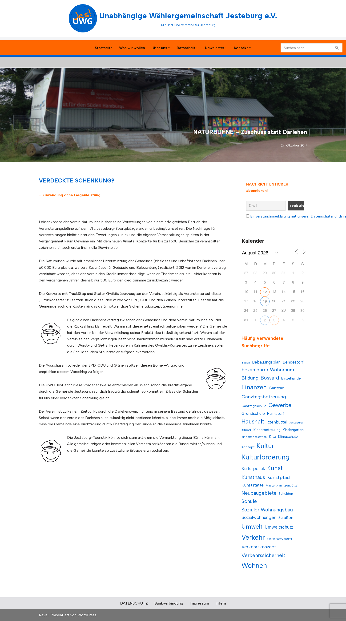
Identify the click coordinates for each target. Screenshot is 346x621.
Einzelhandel (291, 378)
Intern (221, 603)
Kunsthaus (253, 477)
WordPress (87, 615)
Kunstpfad (278, 477)
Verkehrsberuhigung (279, 538)
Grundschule (253, 413)
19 (265, 301)
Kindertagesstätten (254, 437)
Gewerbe (280, 405)
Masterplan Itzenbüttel (282, 485)
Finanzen (254, 387)
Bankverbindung (168, 603)
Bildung (249, 378)
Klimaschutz (288, 436)
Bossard (270, 378)
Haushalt (252, 421)
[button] (169, 48)
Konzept (247, 447)
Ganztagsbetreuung (263, 396)
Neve (43, 615)
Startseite (104, 48)
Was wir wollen (132, 48)
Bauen (245, 362)
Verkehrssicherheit (263, 555)
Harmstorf (275, 413)
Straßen (285, 517)
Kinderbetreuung (267, 429)
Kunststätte (252, 485)
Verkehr (253, 537)
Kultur (265, 446)
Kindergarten (293, 429)
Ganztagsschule (253, 406)
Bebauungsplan (266, 362)
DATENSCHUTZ (134, 603)
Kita (272, 436)
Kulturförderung (265, 457)
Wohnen (254, 565)
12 (265, 291)
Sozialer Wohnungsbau (267, 510)
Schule (249, 501)
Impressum (199, 603)
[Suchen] (337, 47)
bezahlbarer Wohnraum (267, 369)
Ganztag (276, 388)
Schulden (286, 494)
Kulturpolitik (253, 468)
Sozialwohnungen (258, 517)
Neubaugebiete (259, 493)
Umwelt (251, 526)
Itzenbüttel (276, 422)
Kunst (275, 467)
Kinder (246, 430)
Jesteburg (296, 422)
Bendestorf (293, 362)
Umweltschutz (279, 527)
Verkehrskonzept (258, 547)
